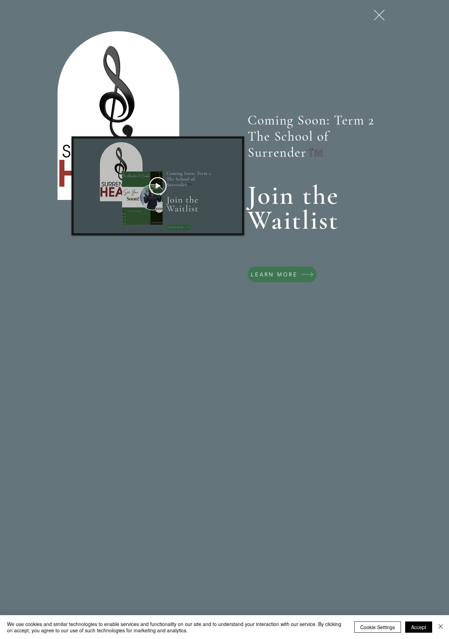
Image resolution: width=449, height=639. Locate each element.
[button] (379, 15)
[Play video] (158, 186)
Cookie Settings (377, 627)
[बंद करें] (440, 627)
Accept (418, 627)
